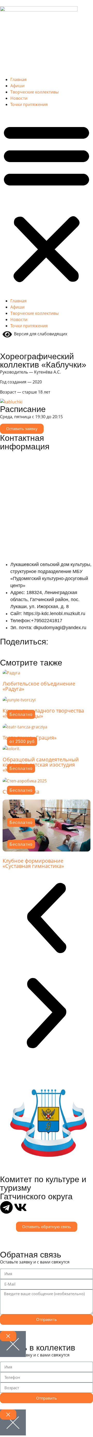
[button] (46, 203)
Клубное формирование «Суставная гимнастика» (33, 863)
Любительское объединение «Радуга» (39, 686)
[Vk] (20, 1207)
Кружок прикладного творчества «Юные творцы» (43, 713)
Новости (18, 98)
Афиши (17, 86)
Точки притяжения (29, 104)
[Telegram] (6, 1207)
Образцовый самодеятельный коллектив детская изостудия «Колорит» (41, 764)
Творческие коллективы (34, 92)
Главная (18, 79)
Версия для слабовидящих (39, 334)
